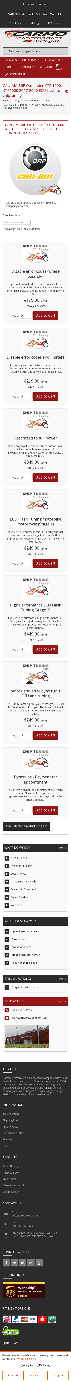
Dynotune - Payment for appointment (35, 779)
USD (52, 13)
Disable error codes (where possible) (35, 274)
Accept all (58, 1375)
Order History (10, 1166)
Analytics (28, 1365)
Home (6, 100)
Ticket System (11, 1114)
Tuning (16, 100)
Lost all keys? (18, 873)
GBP (24, 13)
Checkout (56, 23)
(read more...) (43, 1094)
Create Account (11, 1191)
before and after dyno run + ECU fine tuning (36, 693)
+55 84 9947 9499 (21, 1009)
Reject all (13, 1375)
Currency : (14, 13)
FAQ (5, 1145)
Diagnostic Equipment (23, 889)
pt (45, 4)
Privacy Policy (10, 1126)
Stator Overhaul (20, 897)
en (39, 4)
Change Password (13, 1185)
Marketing (44, 1365)
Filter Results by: (12, 215)
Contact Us (18, 74)
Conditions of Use (13, 1133)
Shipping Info (10, 1120)
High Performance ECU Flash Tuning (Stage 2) (35, 607)
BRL (59, 13)
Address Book (11, 1172)
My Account (9, 1179)
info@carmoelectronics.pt (26, 1215)
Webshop (16, 905)
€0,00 (58, 68)
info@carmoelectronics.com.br (28, 1017)
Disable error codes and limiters (35, 357)
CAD (45, 13)
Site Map (8, 1139)
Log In (38, 23)
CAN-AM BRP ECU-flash (35, 100)
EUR (31, 13)
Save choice (35, 1375)
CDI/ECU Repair (19, 858)
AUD (38, 13)
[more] (62, 847)
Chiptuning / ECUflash (23, 881)
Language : (29, 4)
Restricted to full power (35, 438)
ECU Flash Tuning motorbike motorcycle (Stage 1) (35, 522)
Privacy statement (26, 1358)
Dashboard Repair (21, 865)
